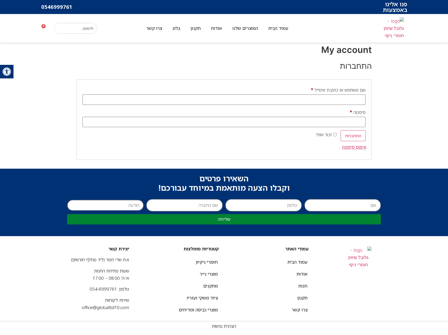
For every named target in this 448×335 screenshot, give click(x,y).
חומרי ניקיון (207, 262)
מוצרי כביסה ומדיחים (198, 310)
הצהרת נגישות (224, 326)
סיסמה (353, 111)
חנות (302, 286)
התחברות (353, 136)
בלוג (176, 28)
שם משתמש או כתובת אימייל (334, 89)
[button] (6, 71)
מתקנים (210, 286)
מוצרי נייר (209, 274)
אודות (216, 28)
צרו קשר (154, 28)
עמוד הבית (278, 28)
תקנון (196, 28)
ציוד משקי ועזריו (202, 298)
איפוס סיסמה (354, 147)
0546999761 (56, 6)
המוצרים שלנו (245, 28)
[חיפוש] (59, 28)
